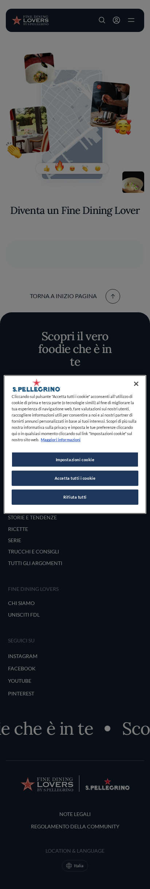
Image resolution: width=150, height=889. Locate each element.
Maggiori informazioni (60, 439)
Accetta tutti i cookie (75, 478)
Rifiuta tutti (74, 497)
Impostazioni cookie (75, 459)
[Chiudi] (136, 384)
